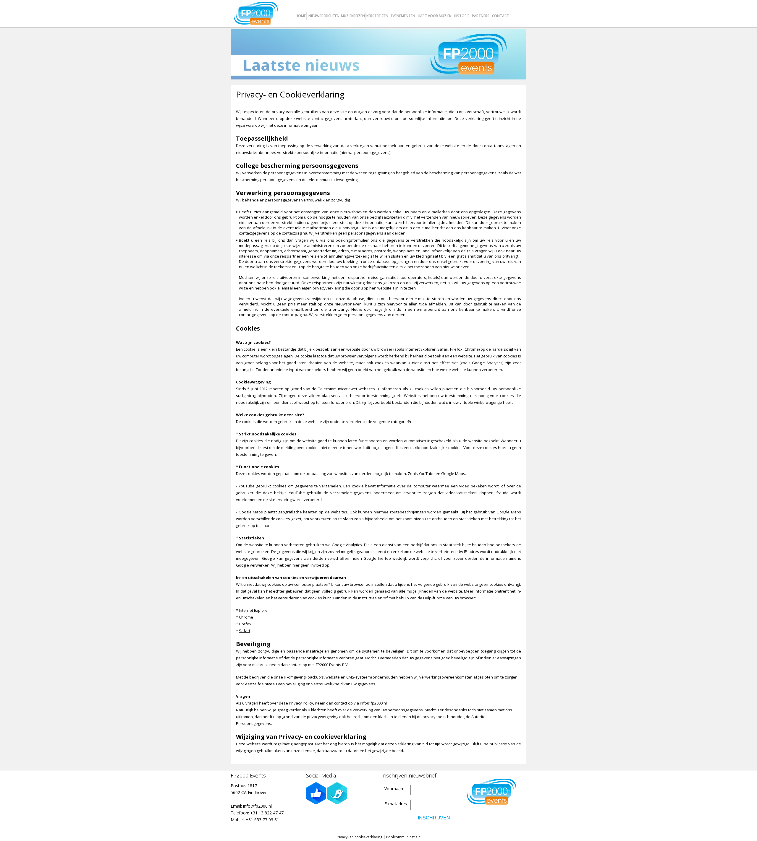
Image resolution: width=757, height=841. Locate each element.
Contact (500, 15)
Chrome (246, 617)
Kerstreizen (377, 15)
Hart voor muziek (434, 15)
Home (301, 15)
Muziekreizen (353, 15)
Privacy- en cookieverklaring (359, 837)
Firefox (245, 624)
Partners (480, 15)
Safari (244, 630)
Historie (461, 15)
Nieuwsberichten (323, 15)
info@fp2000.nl (257, 806)
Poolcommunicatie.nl (403, 837)
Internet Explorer (254, 610)
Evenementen (403, 15)
